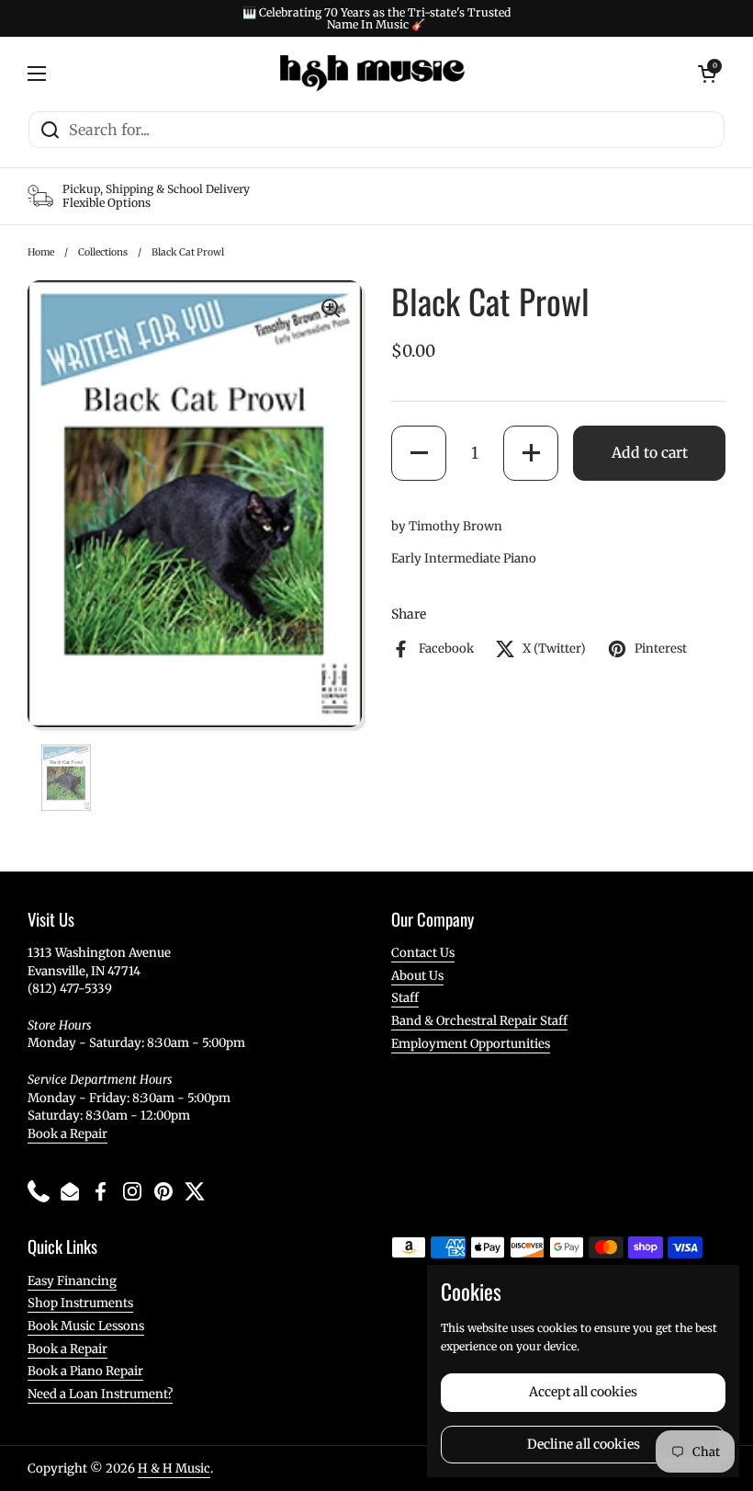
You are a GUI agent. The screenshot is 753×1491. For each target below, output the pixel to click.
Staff (405, 998)
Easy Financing (72, 1281)
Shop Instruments (80, 1303)
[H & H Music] (372, 73)
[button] (418, 453)
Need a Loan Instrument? (100, 1394)
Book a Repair (67, 1134)
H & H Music (174, 1468)
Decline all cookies (583, 1444)
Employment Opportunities (470, 1044)
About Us (417, 976)
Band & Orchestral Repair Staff (479, 1021)
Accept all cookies (583, 1391)
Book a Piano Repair (85, 1371)
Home (41, 252)
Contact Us (423, 953)
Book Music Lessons (86, 1326)
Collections (103, 252)
